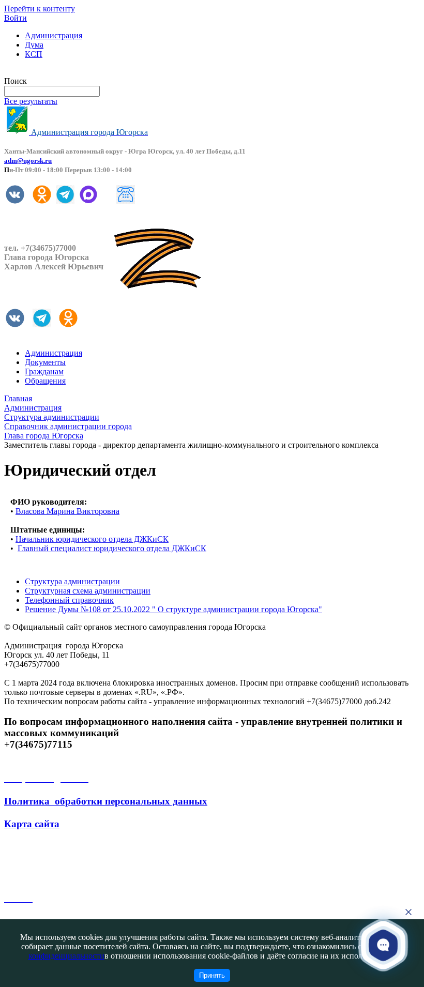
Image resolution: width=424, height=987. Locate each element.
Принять (212, 975)
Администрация (53, 35)
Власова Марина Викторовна (67, 511)
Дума (34, 44)
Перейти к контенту (39, 8)
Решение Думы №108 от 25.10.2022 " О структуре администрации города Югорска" (173, 609)
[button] (383, 944)
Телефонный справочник (69, 600)
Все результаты (30, 101)
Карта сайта (31, 823)
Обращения (45, 380)
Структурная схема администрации (87, 590)
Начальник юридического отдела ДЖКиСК (92, 539)
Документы (45, 362)
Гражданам (44, 371)
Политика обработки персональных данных (105, 801)
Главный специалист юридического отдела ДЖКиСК (112, 548)
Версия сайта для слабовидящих (61, 71)
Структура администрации (72, 581)
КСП (33, 54)
